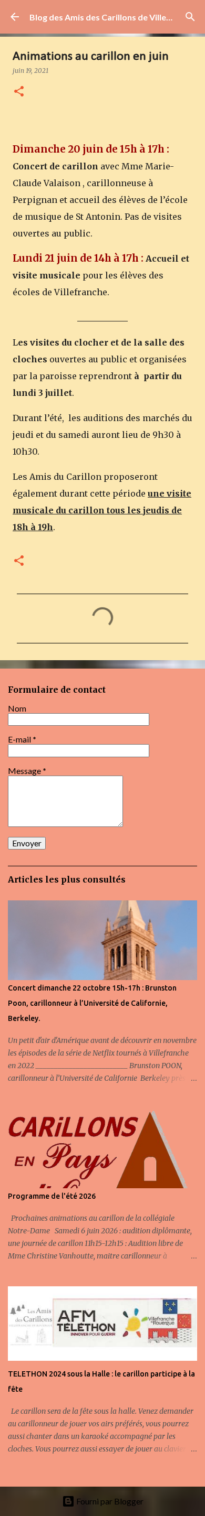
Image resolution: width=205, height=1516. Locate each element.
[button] (19, 92)
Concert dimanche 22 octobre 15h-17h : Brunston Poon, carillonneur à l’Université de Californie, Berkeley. (92, 1003)
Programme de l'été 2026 (52, 1196)
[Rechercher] (190, 16)
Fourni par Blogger (109, 1501)
